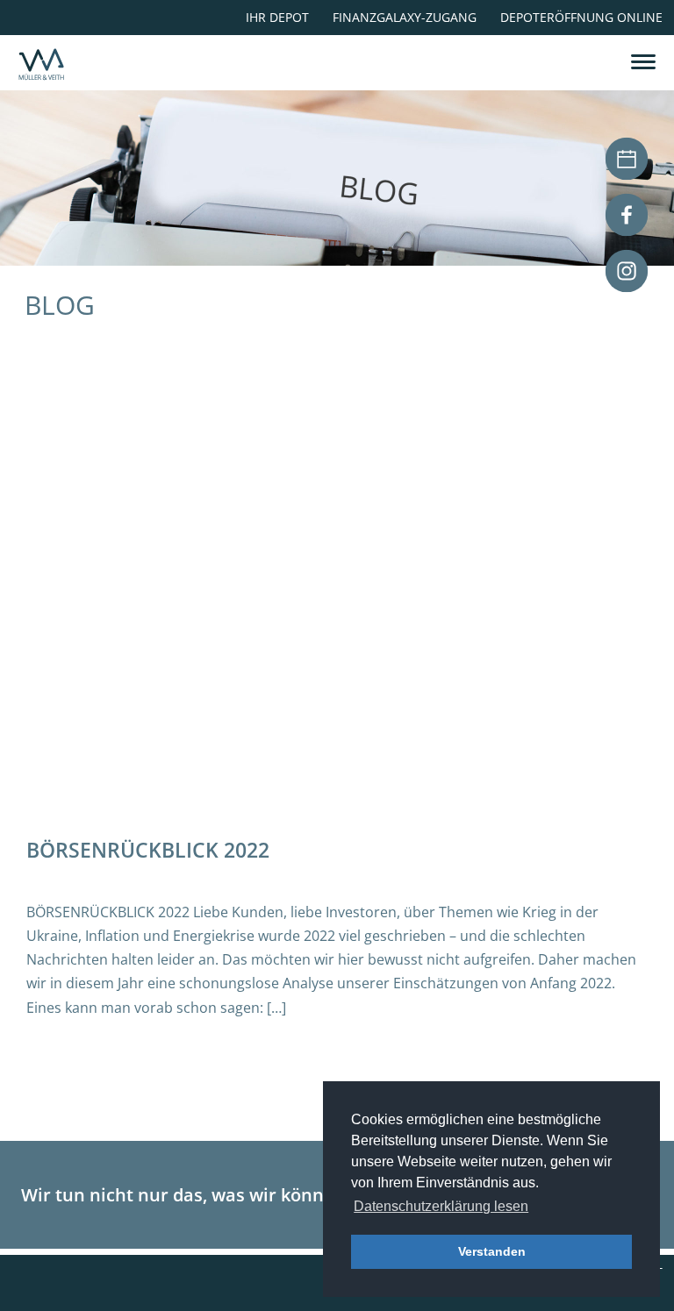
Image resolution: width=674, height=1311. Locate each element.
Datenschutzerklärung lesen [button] (441, 1206)
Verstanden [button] (492, 1251)
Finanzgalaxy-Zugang (405, 17)
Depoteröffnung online (581, 17)
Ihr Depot (277, 17)
